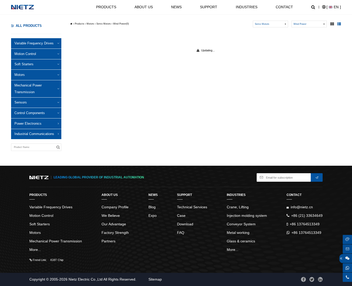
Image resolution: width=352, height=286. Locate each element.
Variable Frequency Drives (34, 43)
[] (333, 7)
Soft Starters (23, 64)
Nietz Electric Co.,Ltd (86, 279)
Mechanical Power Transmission (28, 88)
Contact (284, 7)
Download (185, 224)
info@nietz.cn (302, 207)
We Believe (111, 215)
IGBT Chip (56, 259)
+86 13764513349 (305, 224)
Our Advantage (114, 224)
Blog (152, 207)
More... (35, 250)
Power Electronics (27, 123)
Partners (108, 241)
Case (181, 215)
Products (106, 7)
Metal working (238, 233)
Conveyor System (241, 224)
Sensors (20, 102)
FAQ (180, 233)
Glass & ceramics (241, 241)
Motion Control (25, 54)
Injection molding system (247, 215)
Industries (246, 7)
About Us (144, 7)
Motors (19, 75)
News (176, 7)
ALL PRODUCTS (29, 26)
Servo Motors (103, 23)
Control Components (29, 113)
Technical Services (192, 207)
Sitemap (155, 279)
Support (208, 7)
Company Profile (115, 207)
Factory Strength (115, 233)
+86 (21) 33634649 (307, 215)
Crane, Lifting (238, 207)
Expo (152, 215)
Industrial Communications (34, 134)
